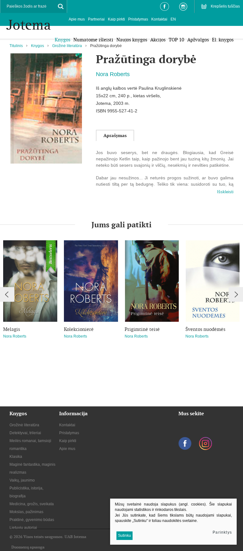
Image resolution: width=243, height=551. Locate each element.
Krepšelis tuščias (225, 6)
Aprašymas (115, 135)
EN (173, 19)
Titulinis (16, 46)
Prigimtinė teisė (142, 329)
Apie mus (77, 19)
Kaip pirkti (116, 19)
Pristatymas (138, 19)
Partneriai (96, 19)
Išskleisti (225, 191)
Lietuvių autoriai (23, 527)
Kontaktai (159, 19)
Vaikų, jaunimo (22, 480)
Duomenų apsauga (28, 547)
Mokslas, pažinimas (26, 512)
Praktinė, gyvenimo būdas (31, 520)
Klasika (15, 456)
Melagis (11, 329)
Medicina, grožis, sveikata (31, 504)
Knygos (37, 46)
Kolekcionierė (79, 329)
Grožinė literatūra (67, 46)
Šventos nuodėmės (205, 329)
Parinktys (222, 532)
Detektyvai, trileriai (25, 433)
